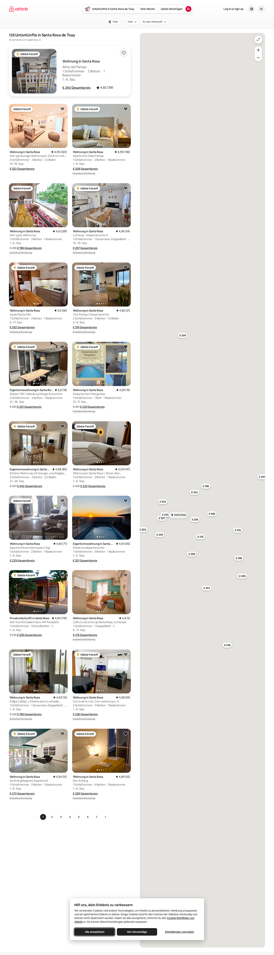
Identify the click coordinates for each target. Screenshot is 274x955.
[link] (34, 817)
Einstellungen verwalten (179, 932)
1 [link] (43, 817)
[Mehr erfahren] (40, 40)
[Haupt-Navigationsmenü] (261, 9)
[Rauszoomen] (258, 57)
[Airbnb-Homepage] (18, 8)
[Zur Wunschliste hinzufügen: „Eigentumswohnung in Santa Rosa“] (62, 347)
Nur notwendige (137, 932)
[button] (76, 88)
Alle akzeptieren (94, 932)
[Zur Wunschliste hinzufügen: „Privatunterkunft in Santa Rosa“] (62, 575)
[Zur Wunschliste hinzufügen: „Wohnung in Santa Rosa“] (62, 109)
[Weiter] (105, 817)
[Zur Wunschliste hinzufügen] (124, 53)
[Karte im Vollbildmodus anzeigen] (258, 39)
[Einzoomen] (258, 50)
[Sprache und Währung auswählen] (251, 9)
